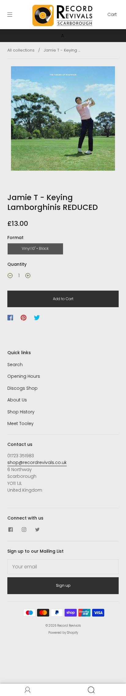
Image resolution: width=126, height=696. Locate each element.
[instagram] (24, 529)
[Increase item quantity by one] (28, 276)
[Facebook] (10, 317)
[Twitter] (37, 317)
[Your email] (63, 566)
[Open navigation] (14, 14)
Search (15, 365)
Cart (112, 14)
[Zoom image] (63, 119)
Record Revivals (69, 625)
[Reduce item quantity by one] (10, 276)
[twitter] (37, 529)
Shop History (21, 412)
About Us (17, 400)
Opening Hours (23, 376)
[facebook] (10, 529)
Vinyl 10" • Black (35, 248)
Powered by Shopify (63, 632)
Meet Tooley (20, 423)
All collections (21, 50)
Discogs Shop (22, 388)
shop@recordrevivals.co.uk (37, 462)
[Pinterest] (23, 317)
